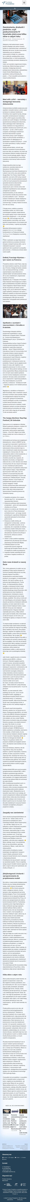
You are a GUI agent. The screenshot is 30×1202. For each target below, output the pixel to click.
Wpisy (16, 40)
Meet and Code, (12, 230)
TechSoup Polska (7, 234)
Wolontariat (5, 1180)
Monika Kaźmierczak (18, 39)
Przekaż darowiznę (7, 1179)
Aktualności (5, 40)
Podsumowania (11, 40)
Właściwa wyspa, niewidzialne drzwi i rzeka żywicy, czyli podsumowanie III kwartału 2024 (8, 1121)
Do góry (21, 1199)
